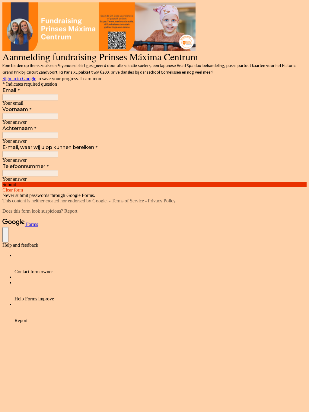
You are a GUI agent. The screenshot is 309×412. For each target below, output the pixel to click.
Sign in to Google (19, 78)
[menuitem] (160, 263)
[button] (154, 184)
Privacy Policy (162, 200)
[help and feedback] (5, 234)
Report (70, 211)
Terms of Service (128, 200)
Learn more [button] (91, 78)
